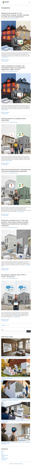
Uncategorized (3, 459)
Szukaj (2, 329)
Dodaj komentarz (5, 113)
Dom (2, 452)
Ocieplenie (7, 59)
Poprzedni (3, 325)
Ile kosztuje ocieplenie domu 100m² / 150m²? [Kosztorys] (13, 275)
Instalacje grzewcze (4, 455)
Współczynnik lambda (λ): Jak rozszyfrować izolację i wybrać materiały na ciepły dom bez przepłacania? (15, 15)
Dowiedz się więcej (4, 109)
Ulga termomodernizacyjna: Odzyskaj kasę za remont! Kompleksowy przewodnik (15, 170)
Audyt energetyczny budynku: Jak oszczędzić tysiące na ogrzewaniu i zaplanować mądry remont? (13, 67)
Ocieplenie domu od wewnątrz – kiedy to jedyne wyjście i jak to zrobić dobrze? (14, 357)
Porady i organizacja (4, 458)
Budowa (3, 59)
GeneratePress (20, 463)
